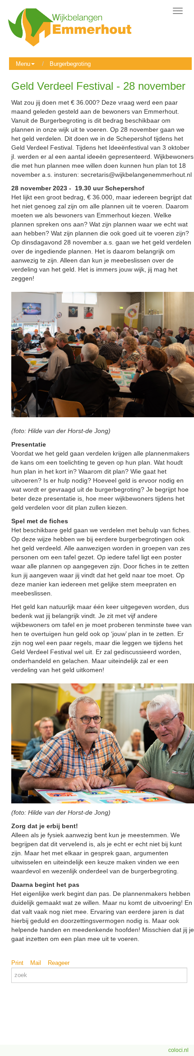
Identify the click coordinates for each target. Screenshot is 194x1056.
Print (17, 962)
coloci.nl (178, 1050)
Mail (35, 962)
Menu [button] (23, 63)
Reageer (58, 962)
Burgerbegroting (70, 63)
